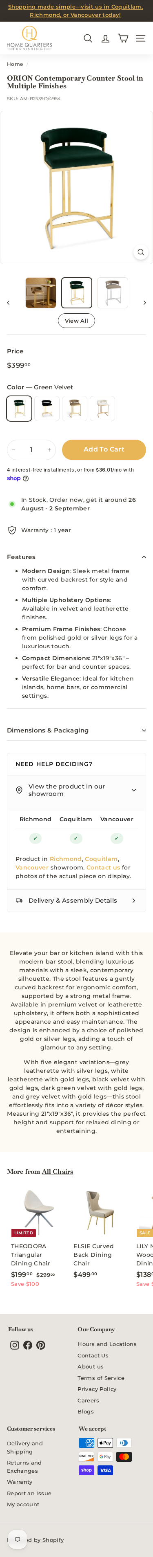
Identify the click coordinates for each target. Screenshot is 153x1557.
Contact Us (93, 1355)
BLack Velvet (47, 408)
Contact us (103, 867)
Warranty (20, 1481)
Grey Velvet (74, 408)
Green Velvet (19, 408)
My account (23, 1504)
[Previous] (12, 302)
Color (40, 387)
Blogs (86, 1411)
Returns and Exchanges (24, 1466)
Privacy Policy (97, 1389)
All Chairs (57, 1171)
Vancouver (116, 819)
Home (15, 64)
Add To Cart (104, 449)
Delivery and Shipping (25, 1447)
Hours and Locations (107, 1344)
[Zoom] (141, 252)
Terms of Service (101, 1378)
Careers (88, 1400)
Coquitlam (76, 819)
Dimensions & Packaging (48, 730)
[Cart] (123, 38)
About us (91, 1366)
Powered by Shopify (35, 1540)
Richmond (36, 819)
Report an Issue (29, 1493)
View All (77, 320)
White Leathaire (102, 408)
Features (21, 557)
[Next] (141, 302)
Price (15, 351)
